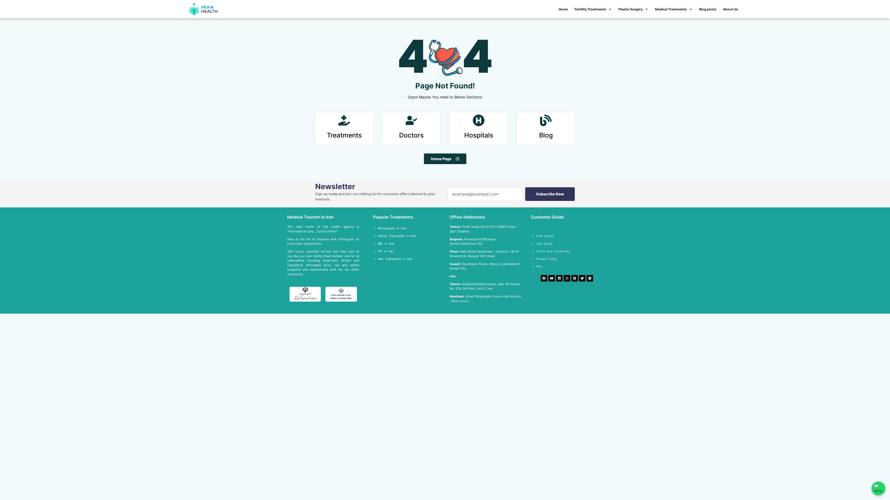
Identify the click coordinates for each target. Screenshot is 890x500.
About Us (730, 9)
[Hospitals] (478, 120)
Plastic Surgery (630, 9)
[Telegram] (590, 278)
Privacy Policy (546, 259)
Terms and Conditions (553, 251)
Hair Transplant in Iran (396, 259)
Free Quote (545, 236)
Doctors (411, 135)
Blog (546, 135)
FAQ (539, 266)
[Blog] (546, 120)
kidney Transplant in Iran (397, 236)
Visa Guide (544, 243)
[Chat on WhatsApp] (878, 488)
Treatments (344, 135)
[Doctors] (411, 120)
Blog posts (707, 9)
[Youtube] (551, 278)
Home (563, 9)
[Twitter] (582, 278)
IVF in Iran (386, 251)
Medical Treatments (671, 9)
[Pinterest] (574, 278)
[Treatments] (344, 120)
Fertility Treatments (590, 9)
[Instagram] (567, 278)
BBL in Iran (387, 243)
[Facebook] (544, 278)
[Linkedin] (559, 278)
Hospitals (478, 135)
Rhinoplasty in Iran (392, 228)
